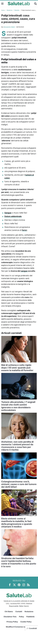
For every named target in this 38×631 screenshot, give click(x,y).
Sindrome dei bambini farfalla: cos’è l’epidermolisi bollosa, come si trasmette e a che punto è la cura (18, 562)
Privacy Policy (12, 622)
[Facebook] (9, 585)
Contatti (18, 611)
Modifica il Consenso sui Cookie (19, 627)
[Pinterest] (19, 585)
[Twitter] (14, 585)
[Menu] (2, 3)
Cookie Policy (25, 622)
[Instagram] (23, 585)
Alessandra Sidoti (9, 27)
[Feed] (28, 585)
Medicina (9, 10)
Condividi (33, 628)
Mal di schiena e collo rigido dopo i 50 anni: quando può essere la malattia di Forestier (17, 368)
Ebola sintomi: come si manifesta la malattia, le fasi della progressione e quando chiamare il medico (16, 522)
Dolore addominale (13, 216)
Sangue (7, 213)
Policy (21, 617)
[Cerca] (35, 3)
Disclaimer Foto (10, 617)
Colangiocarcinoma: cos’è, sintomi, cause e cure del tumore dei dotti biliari (19, 484)
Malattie (16, 10)
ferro (24, 230)
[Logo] (19, 3)
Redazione (29, 611)
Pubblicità (30, 617)
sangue (24, 271)
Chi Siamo (9, 611)
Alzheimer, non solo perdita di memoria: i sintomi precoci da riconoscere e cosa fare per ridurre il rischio (17, 445)
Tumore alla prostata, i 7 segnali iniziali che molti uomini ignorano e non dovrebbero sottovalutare (18, 406)
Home (3, 10)
